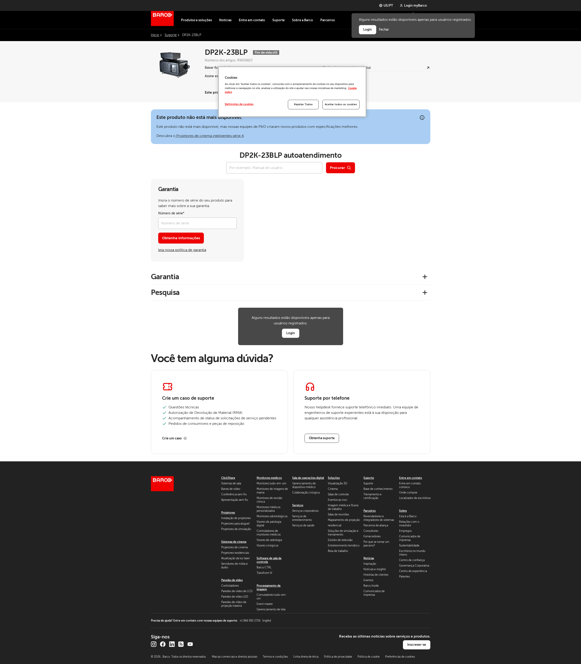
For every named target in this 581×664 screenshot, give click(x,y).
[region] (292, 91)
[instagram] (153, 644)
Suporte (278, 20)
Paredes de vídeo (232, 580)
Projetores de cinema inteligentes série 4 (209, 136)
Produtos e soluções (196, 20)
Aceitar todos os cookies (341, 104)
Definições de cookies (239, 104)
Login (290, 333)
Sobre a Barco (302, 20)
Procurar (337, 168)
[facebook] (163, 644)
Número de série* (171, 213)
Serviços (297, 505)
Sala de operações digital (308, 478)
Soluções (334, 478)
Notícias (225, 20)
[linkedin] (172, 644)
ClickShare (228, 478)
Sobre (403, 510)
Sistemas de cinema (233, 541)
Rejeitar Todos (303, 104)
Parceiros (327, 20)
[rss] (181, 644)
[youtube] (190, 644)
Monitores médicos (269, 478)
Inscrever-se (416, 644)
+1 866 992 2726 (255, 620)
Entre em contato (252, 20)
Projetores (228, 512)
